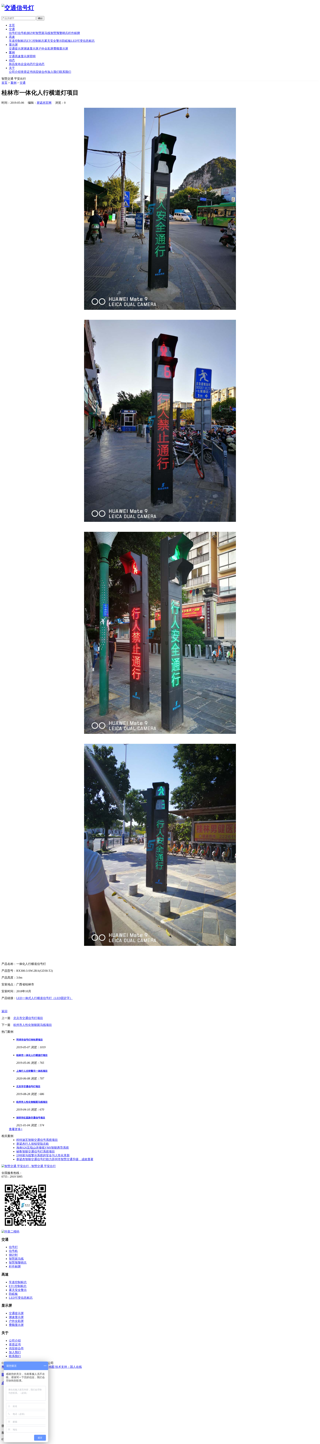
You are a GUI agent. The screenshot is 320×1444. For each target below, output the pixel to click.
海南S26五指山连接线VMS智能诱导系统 (42, 1147)
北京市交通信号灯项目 (28, 1018)
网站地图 (49, 1366)
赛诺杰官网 (44, 102)
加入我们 (53, 71)
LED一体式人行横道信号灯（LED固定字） (44, 998)
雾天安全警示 (53, 40)
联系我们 (65, 71)
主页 (12, 25)
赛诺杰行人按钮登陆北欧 (32, 1143)
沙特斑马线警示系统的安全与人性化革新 (43, 1155)
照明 (33, 56)
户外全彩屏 (46, 48)
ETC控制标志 (35, 40)
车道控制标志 (18, 40)
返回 (4, 1011)
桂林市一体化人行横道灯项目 (32, 1055)
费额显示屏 (60, 48)
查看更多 (15, 1129)
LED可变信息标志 (83, 40)
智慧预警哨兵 (59, 33)
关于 (12, 68)
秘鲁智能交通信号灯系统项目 (35, 1151)
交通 (12, 29)
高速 (12, 36)
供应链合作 (40, 71)
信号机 (22, 33)
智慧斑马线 (43, 33)
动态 (12, 60)
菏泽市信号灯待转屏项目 (29, 1039)
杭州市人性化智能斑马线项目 (32, 1024)
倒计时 (31, 33)
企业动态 (27, 64)
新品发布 (15, 64)
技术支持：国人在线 (68, 1366)
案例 (12, 52)
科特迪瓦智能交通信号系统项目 (37, 1139)
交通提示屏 (16, 48)
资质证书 (27, 71)
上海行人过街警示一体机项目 (32, 1071)
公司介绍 (15, 71)
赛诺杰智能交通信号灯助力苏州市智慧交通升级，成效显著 (54, 1159)
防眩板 (66, 40)
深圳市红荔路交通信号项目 (30, 1117)
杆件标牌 (74, 33)
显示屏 (13, 44)
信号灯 (13, 33)
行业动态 (38, 64)
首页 (4, 82)
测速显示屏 (31, 48)
